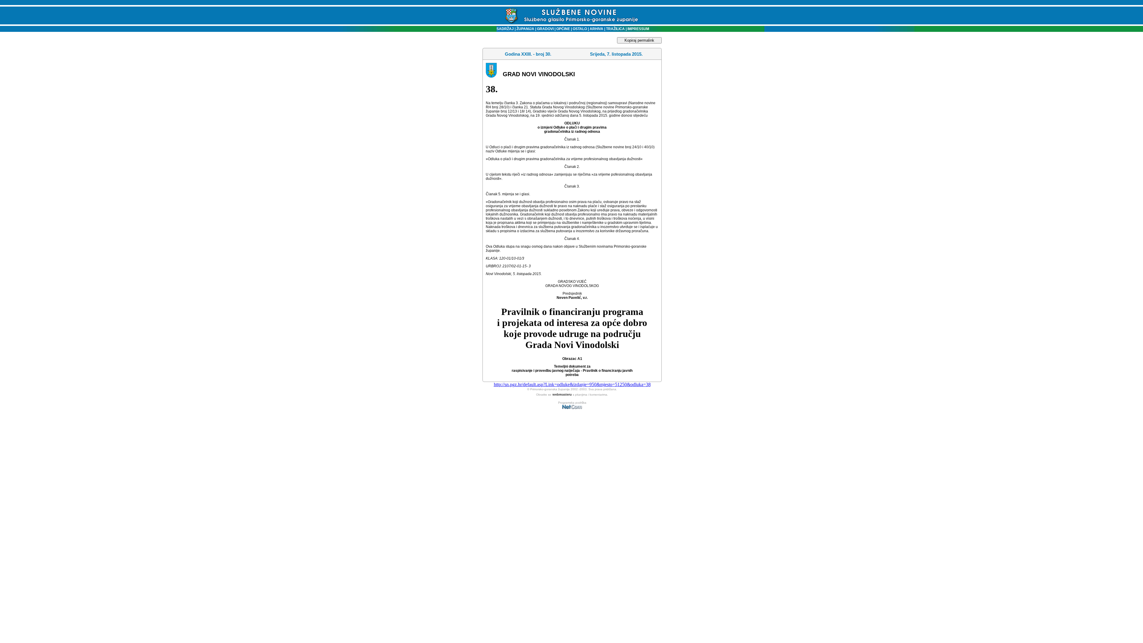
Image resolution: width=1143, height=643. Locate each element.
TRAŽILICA (615, 29)
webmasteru (562, 394)
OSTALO (580, 29)
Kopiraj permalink (639, 40)
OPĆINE (563, 29)
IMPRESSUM (638, 29)
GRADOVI (545, 29)
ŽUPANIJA (525, 29)
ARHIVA (596, 29)
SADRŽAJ (504, 29)
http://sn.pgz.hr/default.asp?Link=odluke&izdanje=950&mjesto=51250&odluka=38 (572, 384)
